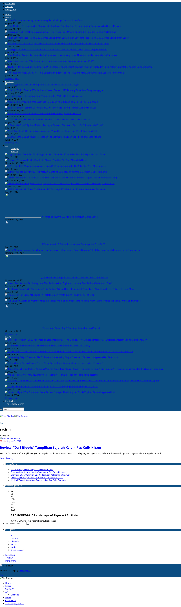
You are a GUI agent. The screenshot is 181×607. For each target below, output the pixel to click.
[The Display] (14, 416)
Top (2, 575)
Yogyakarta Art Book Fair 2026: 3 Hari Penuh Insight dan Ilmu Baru (71, 154)
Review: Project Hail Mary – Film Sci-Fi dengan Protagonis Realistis (65, 374)
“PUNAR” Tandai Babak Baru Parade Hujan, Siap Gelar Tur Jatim (77, 43)
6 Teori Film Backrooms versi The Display (69, 345)
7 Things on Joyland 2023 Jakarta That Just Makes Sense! (70, 216)
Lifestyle (15, 148)
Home (8, 14)
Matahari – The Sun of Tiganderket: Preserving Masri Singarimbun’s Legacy (121, 380)
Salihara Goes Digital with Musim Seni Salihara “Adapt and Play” (80, 283)
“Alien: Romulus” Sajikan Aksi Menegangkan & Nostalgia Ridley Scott (64, 386)
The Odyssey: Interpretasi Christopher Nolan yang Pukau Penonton (113, 339)
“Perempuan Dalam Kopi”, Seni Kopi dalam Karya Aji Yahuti (71, 328)
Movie (8, 336)
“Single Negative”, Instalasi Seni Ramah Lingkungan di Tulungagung (108, 250)
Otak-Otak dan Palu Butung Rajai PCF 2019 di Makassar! (70, 101)
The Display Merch (14, 403)
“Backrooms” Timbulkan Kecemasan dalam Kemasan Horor (103, 351)
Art (6, 145)
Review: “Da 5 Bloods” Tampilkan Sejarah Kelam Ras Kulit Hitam (50, 447)
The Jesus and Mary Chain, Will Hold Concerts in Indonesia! (95, 72)
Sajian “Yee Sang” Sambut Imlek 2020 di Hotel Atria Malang (54, 96)
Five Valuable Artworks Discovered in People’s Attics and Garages (108, 300)
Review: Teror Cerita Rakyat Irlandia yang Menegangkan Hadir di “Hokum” (66, 363)
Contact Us (10, 401)
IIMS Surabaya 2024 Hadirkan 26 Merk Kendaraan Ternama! (75, 189)
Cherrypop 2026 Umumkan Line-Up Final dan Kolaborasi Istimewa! (83, 31)
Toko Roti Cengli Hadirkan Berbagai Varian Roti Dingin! (51, 84)
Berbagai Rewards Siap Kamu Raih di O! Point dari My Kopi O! (73, 125)
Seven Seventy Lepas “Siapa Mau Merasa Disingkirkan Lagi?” (98, 37)
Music (8, 17)
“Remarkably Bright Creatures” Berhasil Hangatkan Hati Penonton (85, 357)
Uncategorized (17, 550)
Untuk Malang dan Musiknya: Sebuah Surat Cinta (58, 20)
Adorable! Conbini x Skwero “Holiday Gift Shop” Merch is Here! (56, 160)
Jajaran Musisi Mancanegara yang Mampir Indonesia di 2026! (64, 61)
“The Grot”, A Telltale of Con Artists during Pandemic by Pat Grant (62, 294)
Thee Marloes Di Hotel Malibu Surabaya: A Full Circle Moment (91, 26)
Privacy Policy (25, 570)
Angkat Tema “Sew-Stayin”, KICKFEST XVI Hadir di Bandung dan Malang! (79, 183)
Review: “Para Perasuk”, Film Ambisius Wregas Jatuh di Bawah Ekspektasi (127, 368)
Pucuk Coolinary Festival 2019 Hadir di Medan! (67, 119)
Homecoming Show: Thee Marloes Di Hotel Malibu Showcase (87, 55)
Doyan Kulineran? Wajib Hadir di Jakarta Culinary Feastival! (67, 107)
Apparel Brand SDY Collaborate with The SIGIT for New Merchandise (71, 166)
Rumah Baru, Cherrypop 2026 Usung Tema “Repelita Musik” (77, 49)
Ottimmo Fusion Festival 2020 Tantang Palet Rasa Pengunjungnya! (70, 90)
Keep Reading (7, 458)
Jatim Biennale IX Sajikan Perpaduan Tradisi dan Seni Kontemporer (75, 277)
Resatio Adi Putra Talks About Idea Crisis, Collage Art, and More (102, 289)
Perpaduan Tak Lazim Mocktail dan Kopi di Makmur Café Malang (69, 136)
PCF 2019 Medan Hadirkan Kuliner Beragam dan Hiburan (52, 113)
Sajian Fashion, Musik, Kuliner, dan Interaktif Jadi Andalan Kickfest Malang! (80, 177)
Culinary (9, 81)
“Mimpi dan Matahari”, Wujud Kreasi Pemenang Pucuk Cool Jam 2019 (63, 131)
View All (14, 151)
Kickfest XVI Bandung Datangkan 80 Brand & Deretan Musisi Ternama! (72, 171)
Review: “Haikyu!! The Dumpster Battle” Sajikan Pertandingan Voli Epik (81, 392)
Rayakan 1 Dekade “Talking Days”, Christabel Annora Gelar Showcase (118, 66)
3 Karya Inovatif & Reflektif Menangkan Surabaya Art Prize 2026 (73, 244)
